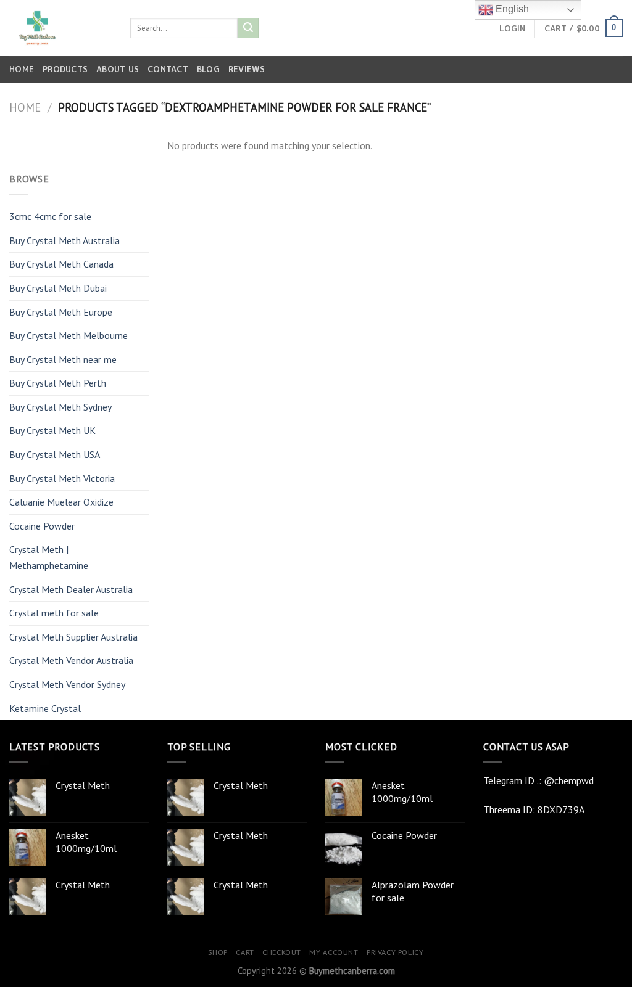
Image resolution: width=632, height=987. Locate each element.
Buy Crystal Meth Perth (57, 383)
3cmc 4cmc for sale (50, 216)
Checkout (281, 952)
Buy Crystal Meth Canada (61, 264)
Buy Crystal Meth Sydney (60, 407)
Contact (168, 69)
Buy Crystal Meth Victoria (62, 478)
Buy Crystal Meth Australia (64, 240)
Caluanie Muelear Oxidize (61, 502)
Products (65, 69)
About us (117, 69)
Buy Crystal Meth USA (54, 454)
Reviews (246, 69)
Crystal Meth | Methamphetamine (48, 557)
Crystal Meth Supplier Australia (73, 637)
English (511, 9)
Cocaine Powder (42, 526)
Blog (208, 69)
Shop (217, 952)
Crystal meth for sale (54, 613)
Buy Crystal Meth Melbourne (68, 335)
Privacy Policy (395, 952)
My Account (333, 952)
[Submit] (248, 28)
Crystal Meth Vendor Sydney (67, 684)
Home (21, 69)
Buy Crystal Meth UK (52, 430)
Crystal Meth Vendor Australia (71, 660)
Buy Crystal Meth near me (63, 359)
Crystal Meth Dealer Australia (71, 589)
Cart (245, 952)
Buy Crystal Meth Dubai (58, 288)
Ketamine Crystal (45, 708)
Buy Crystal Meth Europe (60, 312)
